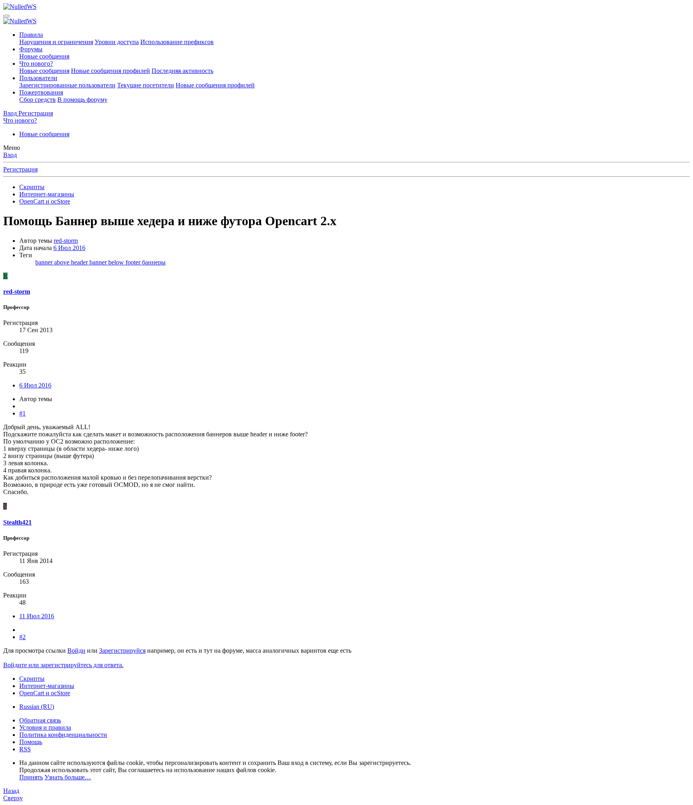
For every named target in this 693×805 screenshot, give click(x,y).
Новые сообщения (44, 56)
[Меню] (6, 16)
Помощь (30, 741)
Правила (31, 34)
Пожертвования (41, 92)
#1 (22, 413)
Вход (10, 154)
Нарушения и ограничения (56, 41)
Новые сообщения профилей (110, 70)
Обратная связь (40, 720)
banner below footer (115, 262)
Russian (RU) (36, 706)
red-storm (66, 240)
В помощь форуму (82, 99)
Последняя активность (182, 70)
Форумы (31, 49)
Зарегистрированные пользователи (67, 85)
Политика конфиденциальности (63, 734)
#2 (22, 637)
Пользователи (38, 78)
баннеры (154, 262)
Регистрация (20, 169)
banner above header (62, 262)
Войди (76, 650)
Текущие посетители (145, 85)
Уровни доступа (117, 41)
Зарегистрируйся (122, 650)
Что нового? (36, 63)
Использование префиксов (177, 41)
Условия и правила (45, 727)
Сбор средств (37, 99)
